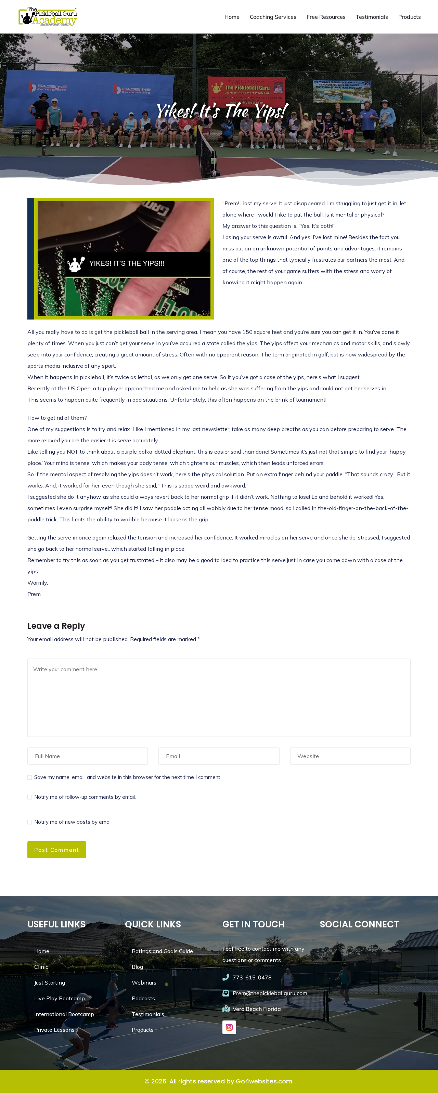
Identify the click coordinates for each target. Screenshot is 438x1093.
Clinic (41, 966)
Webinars (144, 982)
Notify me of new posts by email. (73, 822)
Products (409, 16)
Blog (137, 966)
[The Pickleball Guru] (47, 16)
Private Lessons (54, 1029)
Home (232, 16)
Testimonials (372, 16)
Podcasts (143, 998)
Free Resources (326, 16)
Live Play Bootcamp (59, 998)
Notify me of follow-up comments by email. (85, 797)
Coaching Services (273, 16)
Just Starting (49, 982)
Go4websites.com (264, 1081)
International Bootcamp (64, 1014)
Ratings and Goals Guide (162, 951)
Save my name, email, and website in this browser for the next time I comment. (127, 777)
